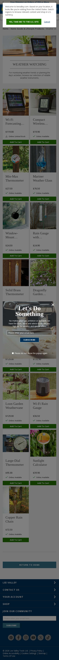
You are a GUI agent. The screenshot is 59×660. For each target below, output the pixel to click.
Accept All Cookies (38, 115)
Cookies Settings (19, 115)
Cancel (47, 21)
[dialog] (29, 15)
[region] (30, 108)
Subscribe (29, 339)
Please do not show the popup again (31, 353)
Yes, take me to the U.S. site (24, 21)
